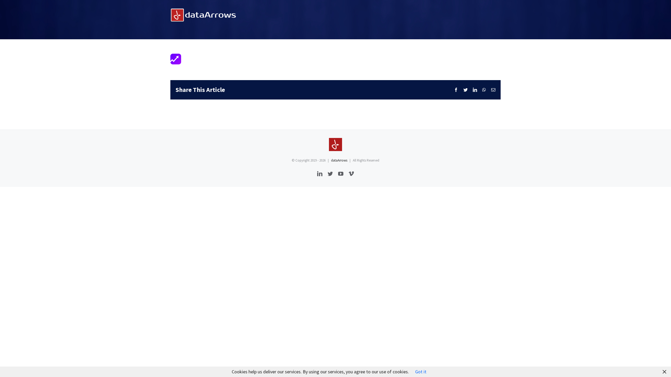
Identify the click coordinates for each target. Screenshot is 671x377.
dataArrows (339, 160)
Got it (420, 372)
